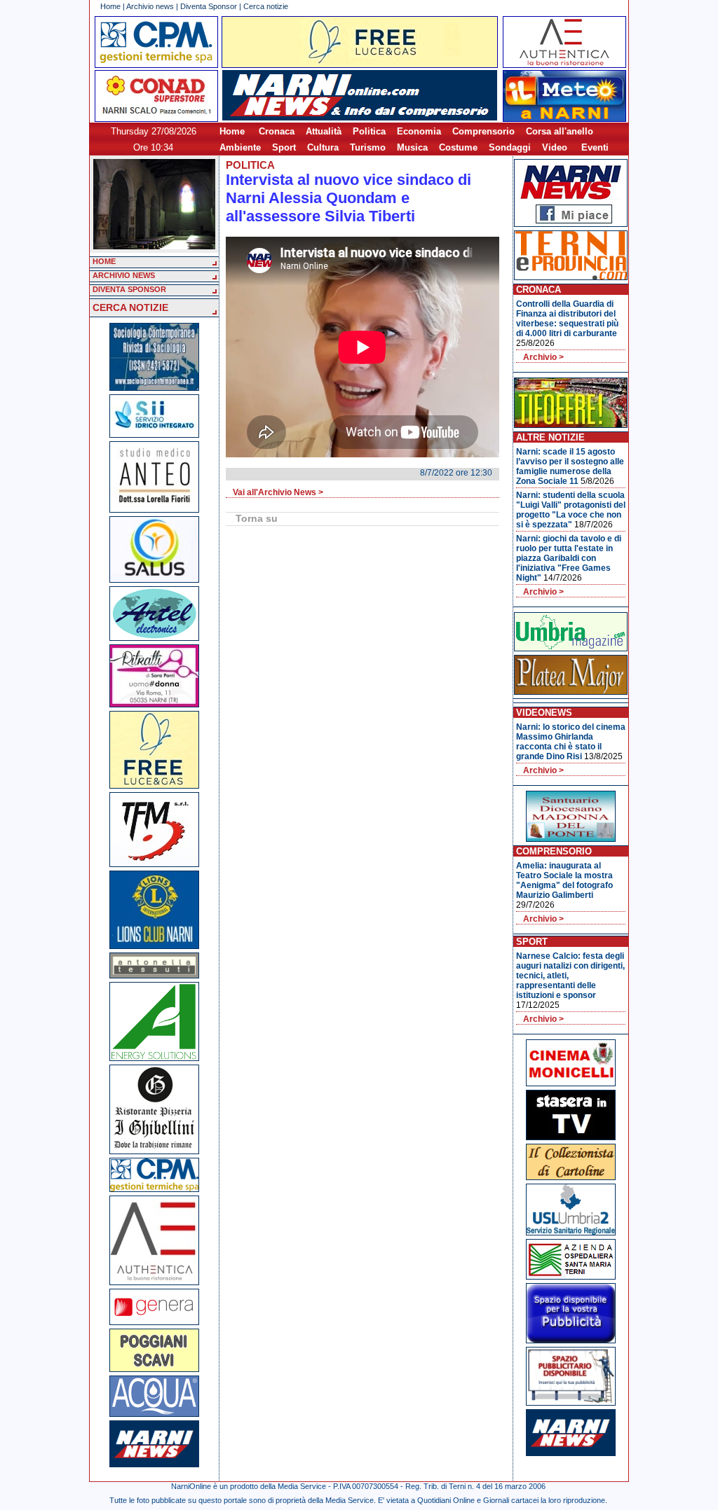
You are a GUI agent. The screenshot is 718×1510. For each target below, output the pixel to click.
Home (110, 6)
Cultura (323, 147)
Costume (458, 147)
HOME (104, 261)
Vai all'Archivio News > (278, 492)
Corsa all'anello (559, 131)
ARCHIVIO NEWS (124, 275)
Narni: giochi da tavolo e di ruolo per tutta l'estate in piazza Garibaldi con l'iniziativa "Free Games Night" (568, 558)
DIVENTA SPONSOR (129, 289)
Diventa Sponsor (208, 6)
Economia (419, 131)
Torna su (257, 518)
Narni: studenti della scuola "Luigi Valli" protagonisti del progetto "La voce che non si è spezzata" (570, 509)
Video (554, 147)
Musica (412, 147)
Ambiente (240, 147)
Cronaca (276, 131)
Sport (284, 147)
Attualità (323, 131)
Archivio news (150, 6)
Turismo (368, 147)
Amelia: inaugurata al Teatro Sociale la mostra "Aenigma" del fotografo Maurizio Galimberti (564, 880)
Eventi (595, 147)
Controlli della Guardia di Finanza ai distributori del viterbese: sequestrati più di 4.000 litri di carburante (567, 318)
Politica (369, 131)
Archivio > (543, 357)
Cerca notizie (265, 6)
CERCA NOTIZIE (130, 307)
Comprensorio (483, 131)
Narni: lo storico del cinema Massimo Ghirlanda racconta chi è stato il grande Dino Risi (570, 741)
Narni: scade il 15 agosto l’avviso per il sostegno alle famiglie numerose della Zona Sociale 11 (570, 466)
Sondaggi (510, 147)
